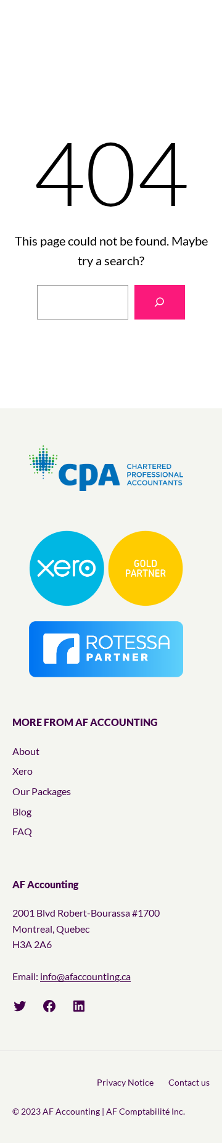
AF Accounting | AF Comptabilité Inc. (114, 1111)
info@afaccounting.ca (85, 976)
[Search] (159, 302)
